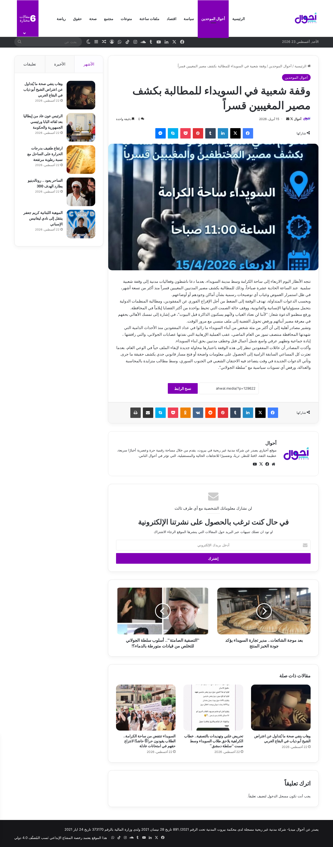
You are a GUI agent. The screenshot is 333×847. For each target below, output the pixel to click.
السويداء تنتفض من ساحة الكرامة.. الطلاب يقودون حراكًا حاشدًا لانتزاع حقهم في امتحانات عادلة (149, 740)
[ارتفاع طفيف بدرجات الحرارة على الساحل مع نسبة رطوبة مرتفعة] (81, 159)
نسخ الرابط (182, 388)
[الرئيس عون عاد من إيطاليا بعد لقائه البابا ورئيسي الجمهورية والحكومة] (81, 127)
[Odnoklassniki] (185, 413)
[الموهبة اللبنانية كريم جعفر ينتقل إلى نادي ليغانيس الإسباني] (81, 224)
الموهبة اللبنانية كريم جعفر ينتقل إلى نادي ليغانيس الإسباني (43, 217)
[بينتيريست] (198, 133)
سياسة (189, 18)
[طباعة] (135, 413)
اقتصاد (171, 18)
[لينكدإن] (223, 133)
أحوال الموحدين (213, 18)
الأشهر (89, 64)
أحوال (297, 119)
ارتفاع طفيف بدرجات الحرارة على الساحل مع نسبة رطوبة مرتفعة (45, 153)
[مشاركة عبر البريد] (148, 413)
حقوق (77, 18)
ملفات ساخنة (149, 18)
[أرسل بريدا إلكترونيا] (287, 119)
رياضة (61, 18)
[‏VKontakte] (198, 413)
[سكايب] (173, 133)
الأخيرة (59, 64)
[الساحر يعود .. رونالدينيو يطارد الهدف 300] (81, 192)
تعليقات (29, 64)
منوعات (126, 18)
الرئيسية (238, 18)
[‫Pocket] (185, 133)
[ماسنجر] (160, 133)
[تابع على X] (291, 119)
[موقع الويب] (273, 464)
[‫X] (235, 133)
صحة (93, 18)
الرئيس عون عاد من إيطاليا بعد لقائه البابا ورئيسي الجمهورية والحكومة (43, 121)
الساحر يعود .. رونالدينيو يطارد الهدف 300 (45, 182)
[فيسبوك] (248, 133)
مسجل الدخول (277, 796)
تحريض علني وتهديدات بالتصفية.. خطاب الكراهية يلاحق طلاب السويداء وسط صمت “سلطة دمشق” (213, 740)
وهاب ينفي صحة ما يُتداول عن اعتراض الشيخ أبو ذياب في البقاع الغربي (282, 738)
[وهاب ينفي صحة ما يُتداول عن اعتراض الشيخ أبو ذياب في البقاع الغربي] (281, 707)
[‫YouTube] (255, 464)
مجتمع (108, 18)
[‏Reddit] (210, 413)
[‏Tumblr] (210, 133)
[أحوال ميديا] (306, 18)
